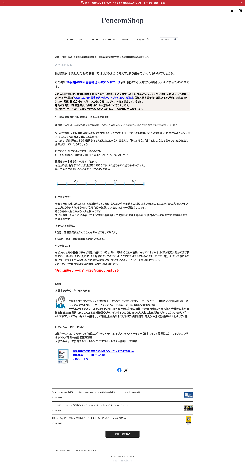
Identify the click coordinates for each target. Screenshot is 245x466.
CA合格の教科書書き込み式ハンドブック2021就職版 (103, 97)
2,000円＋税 (80, 358)
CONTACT (126, 39)
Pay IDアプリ (143, 39)
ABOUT (83, 39)
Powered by (119, 461)
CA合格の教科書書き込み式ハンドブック (93, 82)
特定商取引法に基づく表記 (85, 451)
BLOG (95, 39)
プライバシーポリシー (62, 451)
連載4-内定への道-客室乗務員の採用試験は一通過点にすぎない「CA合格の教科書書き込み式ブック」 (102, 57)
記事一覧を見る (122, 434)
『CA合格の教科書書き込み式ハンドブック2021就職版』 (103, 351)
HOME (70, 39)
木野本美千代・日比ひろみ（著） (90, 355)
